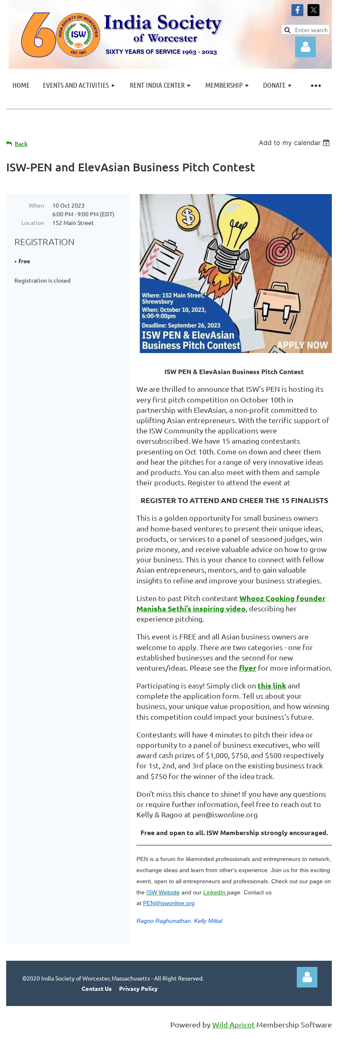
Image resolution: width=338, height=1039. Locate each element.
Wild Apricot (233, 1024)
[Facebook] (297, 10)
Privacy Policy (138, 988)
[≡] (315, 85)
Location (32, 222)
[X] (313, 10)
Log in (307, 977)
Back (21, 143)
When (36, 205)
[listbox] (295, 142)
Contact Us (97, 988)
